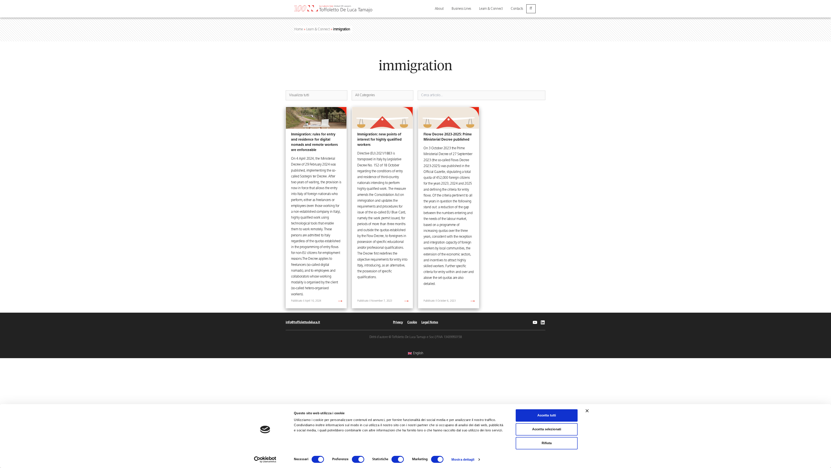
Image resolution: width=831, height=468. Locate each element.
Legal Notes (429, 322)
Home (298, 29)
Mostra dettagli (463, 459)
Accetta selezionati (546, 429)
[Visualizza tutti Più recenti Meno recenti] (316, 95)
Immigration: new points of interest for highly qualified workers (379, 140)
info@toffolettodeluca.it (303, 322)
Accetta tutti (546, 415)
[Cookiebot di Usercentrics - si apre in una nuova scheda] (265, 459)
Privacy (398, 322)
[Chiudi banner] (587, 410)
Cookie (412, 322)
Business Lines (461, 9)
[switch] (358, 459)
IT (531, 8)
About (439, 9)
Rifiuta (547, 443)
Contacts (517, 9)
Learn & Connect (490, 9)
